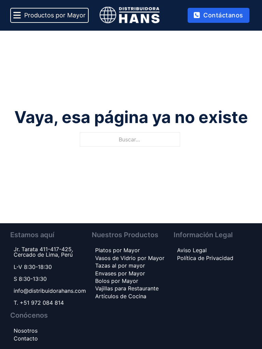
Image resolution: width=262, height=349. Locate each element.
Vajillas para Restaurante (127, 288)
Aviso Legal (192, 250)
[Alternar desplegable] (17, 15)
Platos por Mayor (117, 250)
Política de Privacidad (205, 258)
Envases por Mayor (120, 273)
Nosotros (26, 330)
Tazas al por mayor (120, 265)
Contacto (26, 338)
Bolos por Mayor (116, 280)
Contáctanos (223, 15)
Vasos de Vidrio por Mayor (129, 258)
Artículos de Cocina (120, 296)
